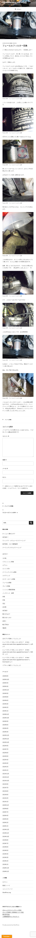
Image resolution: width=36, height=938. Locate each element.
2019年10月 (6, 836)
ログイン (5, 882)
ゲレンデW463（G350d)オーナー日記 (13, 912)
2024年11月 (6, 690)
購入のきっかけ (7, 617)
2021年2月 (5, 798)
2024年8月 (5, 697)
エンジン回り (6, 568)
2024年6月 (5, 700)
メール (5, 468)
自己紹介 (5, 610)
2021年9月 (5, 784)
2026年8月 (5, 676)
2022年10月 (6, 742)
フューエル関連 (8, 419)
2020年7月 (5, 812)
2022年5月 (5, 756)
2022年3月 (5, 763)
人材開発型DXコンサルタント (11, 916)
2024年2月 (5, 707)
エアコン (5, 565)
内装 (4, 596)
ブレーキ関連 (6, 586)
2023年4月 (5, 728)
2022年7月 (5, 749)
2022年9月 (5, 745)
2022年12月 (6, 735)
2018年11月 (6, 871)
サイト (4, 477)
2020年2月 (5, 822)
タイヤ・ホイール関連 (9, 579)
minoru (15, 43)
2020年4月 (5, 815)
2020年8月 (5, 808)
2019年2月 (5, 861)
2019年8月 (5, 840)
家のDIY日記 (6, 914)
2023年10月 (6, 717)
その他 (4, 558)
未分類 (4, 607)
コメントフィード (8, 889)
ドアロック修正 (7, 665)
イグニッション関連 (8, 561)
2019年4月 (5, 854)
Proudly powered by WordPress (11, 925)
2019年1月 (5, 864)
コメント (6, 436)
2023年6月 (5, 724)
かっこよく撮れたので (9, 533)
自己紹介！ (6, 537)
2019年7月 (5, 843)
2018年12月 (6, 868)
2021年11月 (6, 777)
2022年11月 (6, 738)
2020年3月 (5, 819)
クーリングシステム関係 (9, 572)
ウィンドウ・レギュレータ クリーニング (14, 540)
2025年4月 (5, 683)
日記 (4, 603)
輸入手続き (6, 624)
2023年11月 (6, 714)
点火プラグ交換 (7, 638)
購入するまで (6, 614)
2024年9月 (5, 693)
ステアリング (6, 575)
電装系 (4, 628)
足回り (4, 621)
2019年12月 (6, 829)
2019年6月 (5, 847)
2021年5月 (5, 794)
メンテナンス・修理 (8, 593)
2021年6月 (5, 791)
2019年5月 (5, 850)
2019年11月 (6, 833)
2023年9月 (5, 721)
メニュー (19, 9)
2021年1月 (5, 801)
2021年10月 (6, 780)
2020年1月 (5, 826)
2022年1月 (5, 770)
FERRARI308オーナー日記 (15, 2)
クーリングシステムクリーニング (12, 547)
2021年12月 (6, 773)
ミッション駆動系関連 (9, 589)
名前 (5, 460)
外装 (4, 600)
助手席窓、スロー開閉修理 (10, 544)
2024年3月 (5, 704)
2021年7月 (5, 787)
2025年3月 (5, 686)
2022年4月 (5, 759)
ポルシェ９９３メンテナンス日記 (12, 910)
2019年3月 (5, 857)
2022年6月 (5, 752)
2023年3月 (5, 731)
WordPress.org (7, 892)
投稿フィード (6, 885)
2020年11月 (6, 805)
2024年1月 (5, 711)
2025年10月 (6, 679)
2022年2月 (5, 766)
